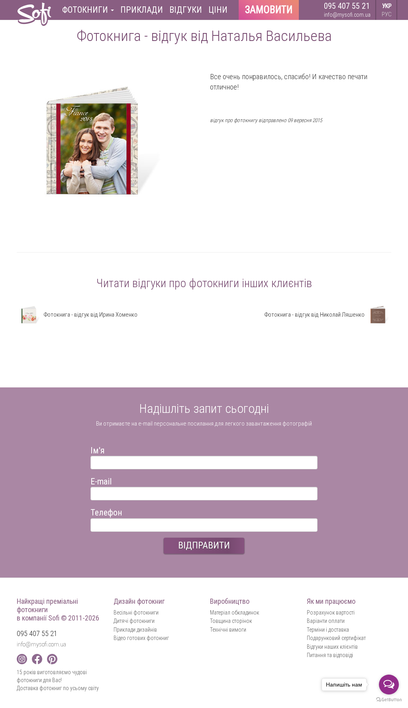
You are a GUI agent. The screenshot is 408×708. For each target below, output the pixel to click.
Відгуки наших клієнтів (332, 647)
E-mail (101, 480)
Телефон (106, 511)
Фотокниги (86, 10)
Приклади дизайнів (135, 629)
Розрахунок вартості (331, 612)
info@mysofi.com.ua (347, 15)
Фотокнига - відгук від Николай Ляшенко (315, 314)
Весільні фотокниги (136, 612)
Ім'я (97, 449)
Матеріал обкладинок (234, 612)
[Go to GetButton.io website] (389, 699)
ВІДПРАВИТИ (204, 545)
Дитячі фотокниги (134, 621)
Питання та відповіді (330, 655)
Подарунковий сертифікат (336, 638)
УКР (387, 6)
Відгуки (185, 10)
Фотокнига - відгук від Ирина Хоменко (89, 314)
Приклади (141, 10)
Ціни (218, 10)
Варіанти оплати (326, 621)
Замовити (268, 10)
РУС (387, 14)
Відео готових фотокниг (141, 638)
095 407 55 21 (347, 6)
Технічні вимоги (228, 629)
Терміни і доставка (328, 629)
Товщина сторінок (231, 621)
